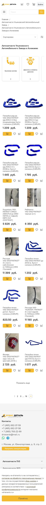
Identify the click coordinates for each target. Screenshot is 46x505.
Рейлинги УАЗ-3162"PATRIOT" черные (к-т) (33, 211)
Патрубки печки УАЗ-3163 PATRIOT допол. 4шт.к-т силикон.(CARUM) (10, 310)
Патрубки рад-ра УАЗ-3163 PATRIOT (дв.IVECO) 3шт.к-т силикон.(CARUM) (33, 165)
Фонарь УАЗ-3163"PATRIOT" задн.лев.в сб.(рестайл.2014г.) (11, 357)
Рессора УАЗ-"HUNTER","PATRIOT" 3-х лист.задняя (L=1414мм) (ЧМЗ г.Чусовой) (33, 311)
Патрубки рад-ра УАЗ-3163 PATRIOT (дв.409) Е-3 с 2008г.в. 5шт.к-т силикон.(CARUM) (10, 166)
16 (26, 396)
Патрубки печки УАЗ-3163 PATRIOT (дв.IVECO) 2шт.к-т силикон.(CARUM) (33, 357)
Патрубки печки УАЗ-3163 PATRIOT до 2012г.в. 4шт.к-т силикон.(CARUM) (34, 261)
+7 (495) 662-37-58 (11, 428)
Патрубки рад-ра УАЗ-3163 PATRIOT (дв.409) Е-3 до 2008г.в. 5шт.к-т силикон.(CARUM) (33, 120)
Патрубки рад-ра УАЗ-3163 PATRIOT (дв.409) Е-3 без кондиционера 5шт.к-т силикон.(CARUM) (12, 120)
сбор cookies (30, 481)
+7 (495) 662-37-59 (11, 425)
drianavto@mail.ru (11, 434)
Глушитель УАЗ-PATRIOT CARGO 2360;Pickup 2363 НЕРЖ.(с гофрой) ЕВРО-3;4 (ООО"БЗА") (10, 214)
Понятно (23, 498)
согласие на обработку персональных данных (21, 478)
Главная (5, 19)
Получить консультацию (15, 449)
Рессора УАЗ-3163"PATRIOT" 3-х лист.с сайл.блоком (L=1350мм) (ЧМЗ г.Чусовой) (11, 263)
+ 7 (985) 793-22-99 (11, 431)
